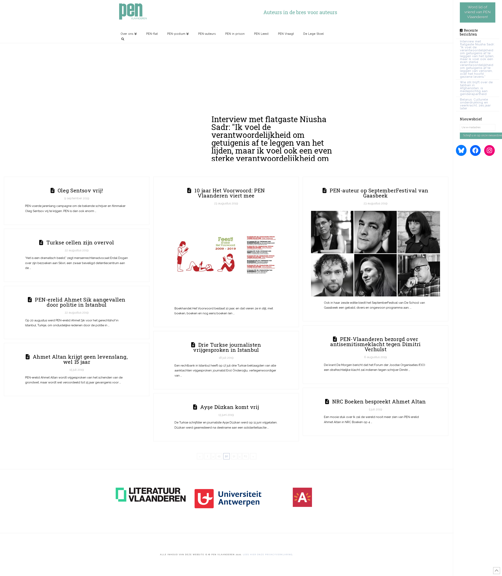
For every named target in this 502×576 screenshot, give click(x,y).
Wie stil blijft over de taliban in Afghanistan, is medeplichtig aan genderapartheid (476, 88)
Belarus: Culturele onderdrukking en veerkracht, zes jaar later (475, 104)
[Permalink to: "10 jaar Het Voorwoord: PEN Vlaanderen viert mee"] (226, 256)
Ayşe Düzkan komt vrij (229, 406)
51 (234, 456)
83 (245, 456)
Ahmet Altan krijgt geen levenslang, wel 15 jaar (80, 359)
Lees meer (319, 153)
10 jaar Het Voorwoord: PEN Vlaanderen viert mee (229, 193)
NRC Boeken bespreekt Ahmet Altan (379, 401)
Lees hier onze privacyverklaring (267, 554)
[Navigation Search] (123, 40)
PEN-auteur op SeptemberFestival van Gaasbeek (379, 193)
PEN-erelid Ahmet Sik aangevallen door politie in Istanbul (80, 302)
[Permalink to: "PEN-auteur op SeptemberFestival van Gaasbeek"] (375, 253)
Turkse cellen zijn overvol (80, 242)
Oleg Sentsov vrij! (80, 190)
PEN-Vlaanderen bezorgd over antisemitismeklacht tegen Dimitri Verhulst (375, 344)
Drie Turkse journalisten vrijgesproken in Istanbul (227, 347)
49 (219, 456)
